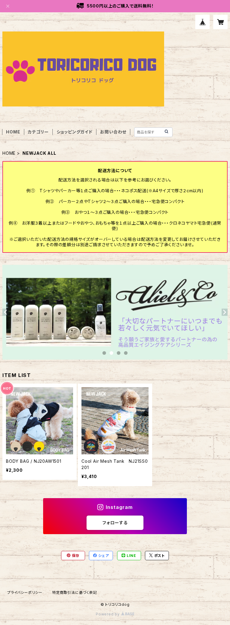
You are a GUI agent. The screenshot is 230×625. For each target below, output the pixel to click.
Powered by (108, 614)
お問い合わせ (113, 131)
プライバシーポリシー (25, 592)
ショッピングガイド (75, 131)
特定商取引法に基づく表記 (74, 592)
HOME (13, 131)
